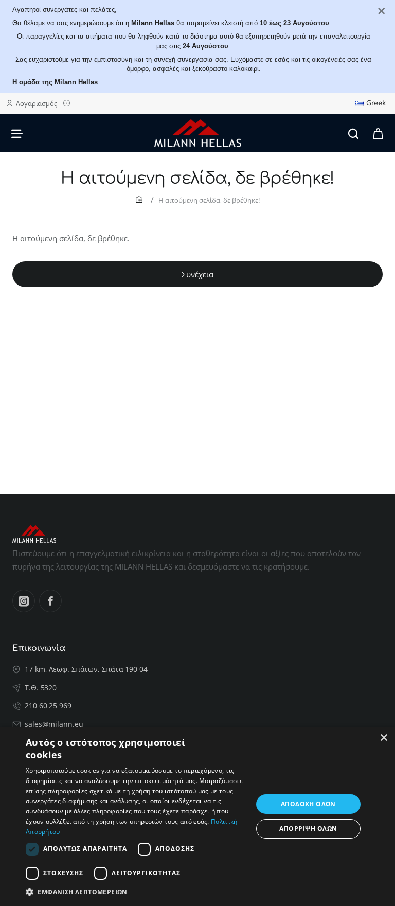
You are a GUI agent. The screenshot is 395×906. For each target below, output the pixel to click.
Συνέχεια (197, 274)
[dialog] (197, 816)
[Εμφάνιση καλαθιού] (378, 133)
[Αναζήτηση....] (353, 133)
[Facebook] (50, 601)
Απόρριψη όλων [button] (308, 828)
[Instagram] (23, 601)
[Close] (381, 11)
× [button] (383, 738)
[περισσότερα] (68, 103)
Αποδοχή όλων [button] (308, 804)
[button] (136, 891)
